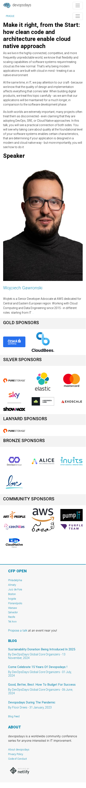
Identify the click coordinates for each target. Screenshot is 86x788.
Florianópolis (15, 603)
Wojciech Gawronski (22, 287)
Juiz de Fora (15, 589)
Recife (11, 616)
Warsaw (12, 607)
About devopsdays (18, 749)
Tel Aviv (12, 621)
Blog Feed (14, 716)
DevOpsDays (21, 5)
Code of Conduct (17, 758)
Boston (12, 594)
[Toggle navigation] (78, 5)
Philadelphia (15, 580)
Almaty (12, 584)
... (33, 312)
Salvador (13, 612)
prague (10, 16)
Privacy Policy (15, 754)
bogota (12, 598)
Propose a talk (17, 630)
